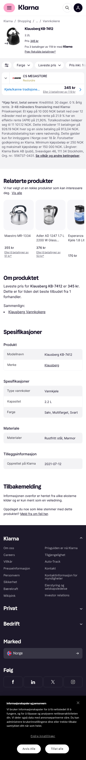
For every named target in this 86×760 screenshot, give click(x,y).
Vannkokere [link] (51, 21)
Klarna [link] (8, 21)
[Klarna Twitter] (53, 682)
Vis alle (17, 193)
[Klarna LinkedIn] (33, 682)
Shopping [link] (24, 21)
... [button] (37, 21)
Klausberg (52, 365)
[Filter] (6, 65)
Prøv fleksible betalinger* (40, 51)
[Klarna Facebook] (13, 682)
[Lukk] (78, 703)
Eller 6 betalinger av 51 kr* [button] (16, 254)
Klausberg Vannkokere (26, 312)
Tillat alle (57, 748)
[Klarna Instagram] (73, 682)
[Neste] (76, 227)
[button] (13, 36)
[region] (43, 728)
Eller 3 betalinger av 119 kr (59, 91)
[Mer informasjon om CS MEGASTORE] (5, 78)
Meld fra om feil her (34, 514)
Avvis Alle (29, 748)
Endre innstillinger (43, 736)
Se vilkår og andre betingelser (57, 156)
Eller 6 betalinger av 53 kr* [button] (48, 254)
